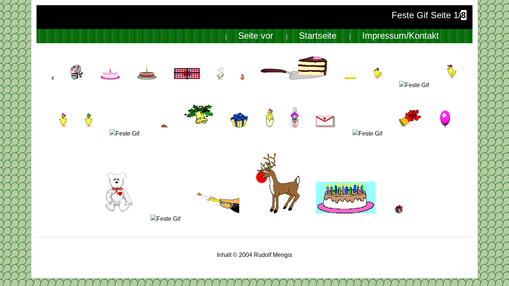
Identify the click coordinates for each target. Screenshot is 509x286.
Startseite (317, 36)
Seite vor (255, 36)
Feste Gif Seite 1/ (429, 15)
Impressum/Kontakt (400, 36)
